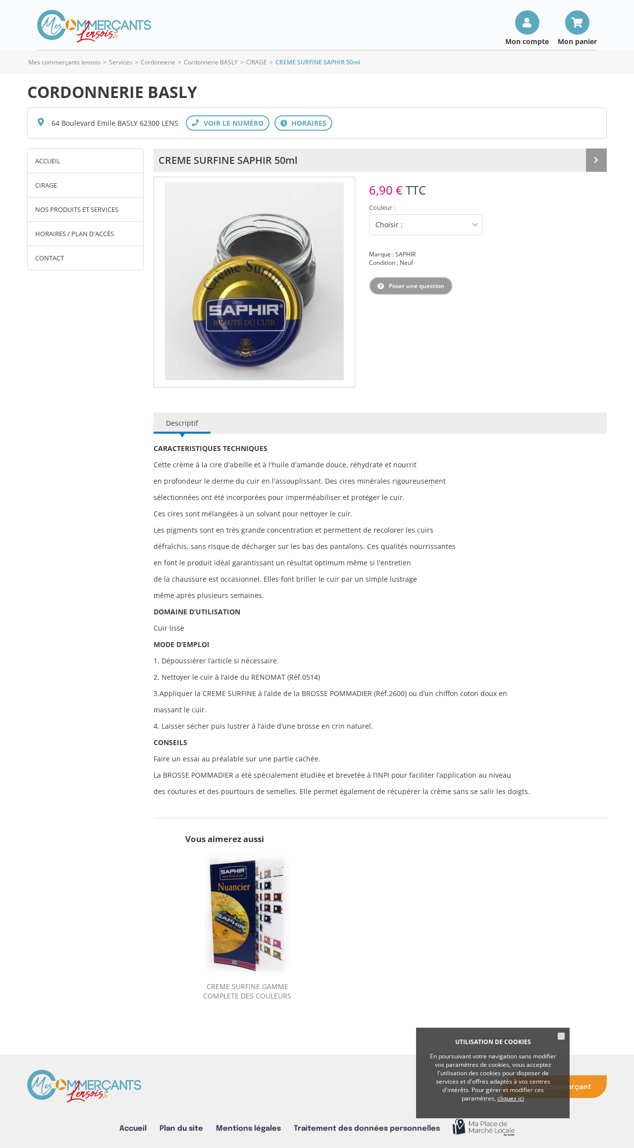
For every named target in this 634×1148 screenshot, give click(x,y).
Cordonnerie (158, 62)
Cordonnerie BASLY (211, 62)
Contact (49, 257)
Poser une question (416, 286)
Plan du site (181, 1128)
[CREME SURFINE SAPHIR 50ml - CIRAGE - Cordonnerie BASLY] (254, 281)
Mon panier (577, 41)
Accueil (47, 160)
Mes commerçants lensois (64, 62)
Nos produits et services (76, 209)
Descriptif (182, 423)
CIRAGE (256, 62)
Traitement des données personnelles (367, 1128)
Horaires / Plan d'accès (74, 233)
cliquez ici (510, 1098)
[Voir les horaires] (303, 123)
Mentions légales (248, 1128)
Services (120, 62)
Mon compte (527, 41)
